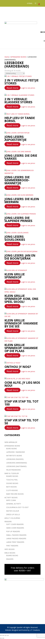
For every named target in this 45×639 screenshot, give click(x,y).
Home (6, 57)
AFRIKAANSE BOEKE (18, 57)
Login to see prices (28, 88)
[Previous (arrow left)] (1, 638)
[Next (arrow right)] (3, 638)
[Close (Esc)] (8, 635)
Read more (12, 87)
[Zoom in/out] (1, 635)
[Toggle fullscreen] (3, 635)
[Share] (5, 635)
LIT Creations (35, 630)
